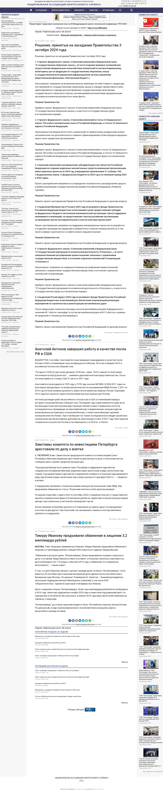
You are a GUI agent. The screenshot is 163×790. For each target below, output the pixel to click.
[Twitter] (83, 336)
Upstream (15, 192)
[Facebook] (69, 336)
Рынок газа (16, 278)
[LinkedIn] (79, 336)
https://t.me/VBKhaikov (97, 28)
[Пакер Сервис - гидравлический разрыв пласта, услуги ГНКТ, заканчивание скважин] (81, 16)
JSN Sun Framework (97, 789)
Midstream (16, 170)
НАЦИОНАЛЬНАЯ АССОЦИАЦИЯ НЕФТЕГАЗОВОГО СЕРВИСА (81, 778)
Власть (52, 41)
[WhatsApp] (89, 336)
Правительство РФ (120, 332)
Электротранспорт (18, 130)
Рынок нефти (17, 70)
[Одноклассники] (76, 336)
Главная (38, 32)
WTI (136, 3)
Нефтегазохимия (18, 160)
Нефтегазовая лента (52, 32)
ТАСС (126, 428)
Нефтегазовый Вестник (85, 340)
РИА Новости (122, 519)
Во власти (66, 32)
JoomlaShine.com (80, 789)
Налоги (15, 290)
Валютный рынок (18, 50)
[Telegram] (86, 336)
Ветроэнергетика (18, 60)
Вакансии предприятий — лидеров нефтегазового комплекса (88, 35)
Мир (14, 150)
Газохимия (16, 28)
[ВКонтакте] (73, 336)
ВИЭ (14, 180)
